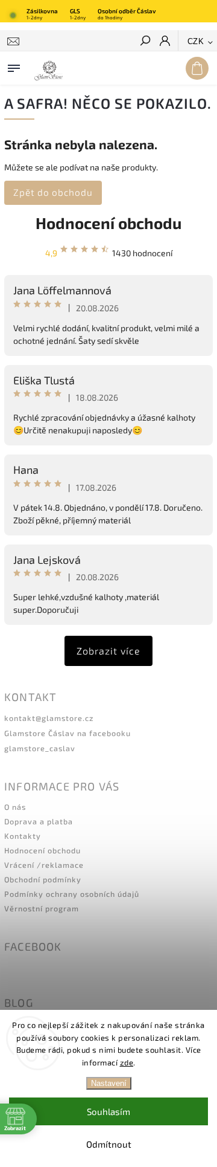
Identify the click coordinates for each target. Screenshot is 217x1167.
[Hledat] (145, 42)
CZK (195, 41)
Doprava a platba (38, 821)
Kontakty (22, 836)
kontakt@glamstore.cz (48, 718)
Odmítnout (108, 1144)
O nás (15, 807)
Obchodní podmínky (42, 879)
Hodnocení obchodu (108, 222)
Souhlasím (108, 1111)
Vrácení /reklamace (44, 865)
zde (127, 1062)
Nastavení (109, 1083)
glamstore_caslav (39, 748)
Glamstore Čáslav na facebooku (67, 733)
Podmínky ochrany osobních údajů (71, 894)
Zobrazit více (108, 650)
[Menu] (14, 66)
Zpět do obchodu (53, 192)
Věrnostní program (41, 908)
